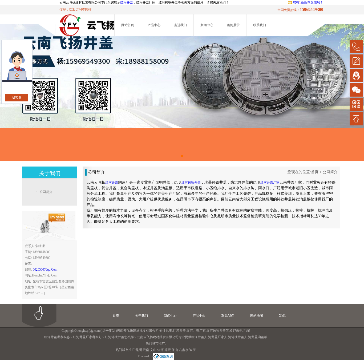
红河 (160, 350)
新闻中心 (206, 25)
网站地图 (256, 316)
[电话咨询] (356, 46)
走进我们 (180, 25)
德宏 (167, 350)
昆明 (139, 350)
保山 (175, 350)
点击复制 (108, 331)
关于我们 (141, 316)
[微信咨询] (356, 90)
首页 (314, 172)
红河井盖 (126, 2)
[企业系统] (163, 356)
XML (282, 316)
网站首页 (127, 25)
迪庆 (192, 350)
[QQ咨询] (356, 75)
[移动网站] (356, 104)
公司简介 (330, 172)
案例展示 (233, 25)
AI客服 (17, 98)
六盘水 (183, 350)
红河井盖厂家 (196, 331)
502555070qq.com (45, 269)
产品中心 (154, 25)
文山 (153, 350)
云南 (146, 350)
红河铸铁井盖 (216, 331)
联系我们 (259, 25)
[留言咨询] (356, 61)
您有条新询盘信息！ (308, 2)
